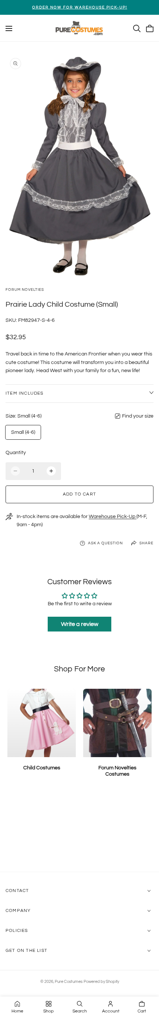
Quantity (16, 452)
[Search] (137, 28)
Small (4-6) (23, 432)
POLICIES (17, 931)
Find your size (137, 416)
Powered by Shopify (101, 982)
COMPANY (18, 911)
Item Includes (25, 393)
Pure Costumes (68, 982)
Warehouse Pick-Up (112, 516)
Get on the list (26, 951)
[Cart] (149, 28)
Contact (17, 891)
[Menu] (9, 28)
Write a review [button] (79, 624)
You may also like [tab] (80, 832)
